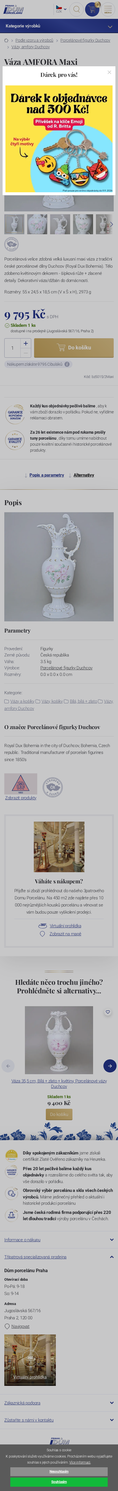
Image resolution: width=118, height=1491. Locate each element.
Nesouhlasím (59, 1472)
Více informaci (79, 1462)
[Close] (109, 72)
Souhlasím (59, 1482)
